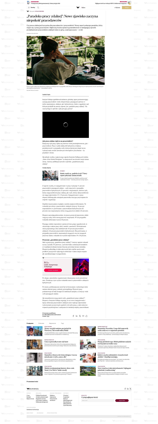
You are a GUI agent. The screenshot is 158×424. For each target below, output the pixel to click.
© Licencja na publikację (49, 313)
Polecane (41, 323)
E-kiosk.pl (65, 395)
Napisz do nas (30, 398)
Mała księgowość (67, 400)
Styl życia (32, 11)
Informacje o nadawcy (41, 400)
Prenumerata (53, 398)
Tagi (62, 323)
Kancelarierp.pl (67, 402)
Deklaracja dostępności (42, 402)
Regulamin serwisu (41, 398)
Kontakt (29, 397)
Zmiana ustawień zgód (42, 397)
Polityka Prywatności (41, 395)
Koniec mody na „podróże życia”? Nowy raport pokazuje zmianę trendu (73, 174)
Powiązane (30, 323)
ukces (83, 7)
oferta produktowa (52, 413)
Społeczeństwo (39, 11)
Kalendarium (40, 413)
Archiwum (52, 400)
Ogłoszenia (53, 397)
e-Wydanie (117, 7)
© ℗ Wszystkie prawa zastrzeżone (51, 314)
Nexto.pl (65, 398)
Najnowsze (52, 323)
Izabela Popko (46, 94)
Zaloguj (127, 7)
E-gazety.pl (66, 397)
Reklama (52, 395)
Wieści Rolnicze (67, 403)
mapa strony (30, 413)
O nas (28, 395)
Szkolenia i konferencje (33, 409)
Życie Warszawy (67, 405)
